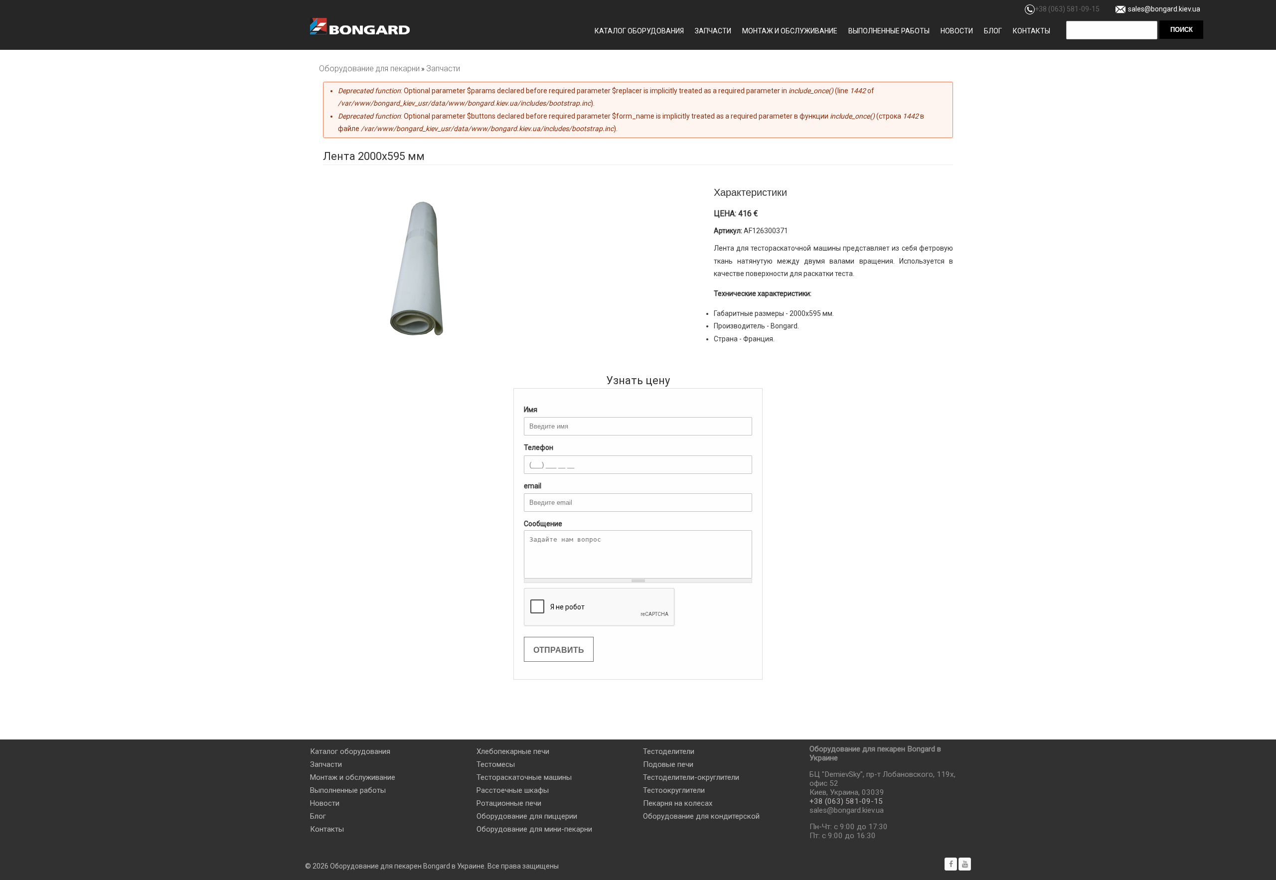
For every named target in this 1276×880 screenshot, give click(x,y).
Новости (957, 31)
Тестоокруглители (674, 790)
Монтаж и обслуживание (789, 31)
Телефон (538, 447)
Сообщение (543, 524)
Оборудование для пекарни (369, 68)
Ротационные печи (509, 803)
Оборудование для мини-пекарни (534, 829)
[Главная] (360, 26)
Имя (530, 410)
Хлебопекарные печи (513, 751)
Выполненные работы (889, 31)
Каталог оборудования (639, 31)
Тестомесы (496, 764)
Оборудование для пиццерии (527, 816)
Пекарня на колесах (677, 803)
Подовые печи (668, 764)
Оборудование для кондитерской (701, 816)
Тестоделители (668, 751)
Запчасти (713, 31)
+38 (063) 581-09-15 (1067, 9)
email (532, 486)
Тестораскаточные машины (524, 777)
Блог (993, 31)
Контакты (1031, 31)
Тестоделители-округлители (691, 777)
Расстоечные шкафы (513, 790)
